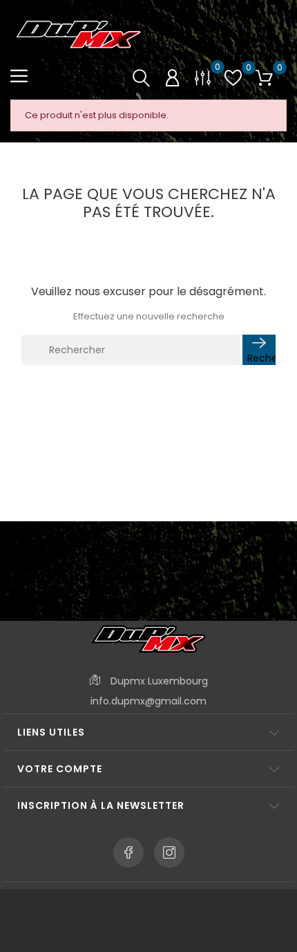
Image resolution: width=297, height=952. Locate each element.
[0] (203, 77)
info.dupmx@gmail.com (148, 701)
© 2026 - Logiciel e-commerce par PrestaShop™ (149, 907)
